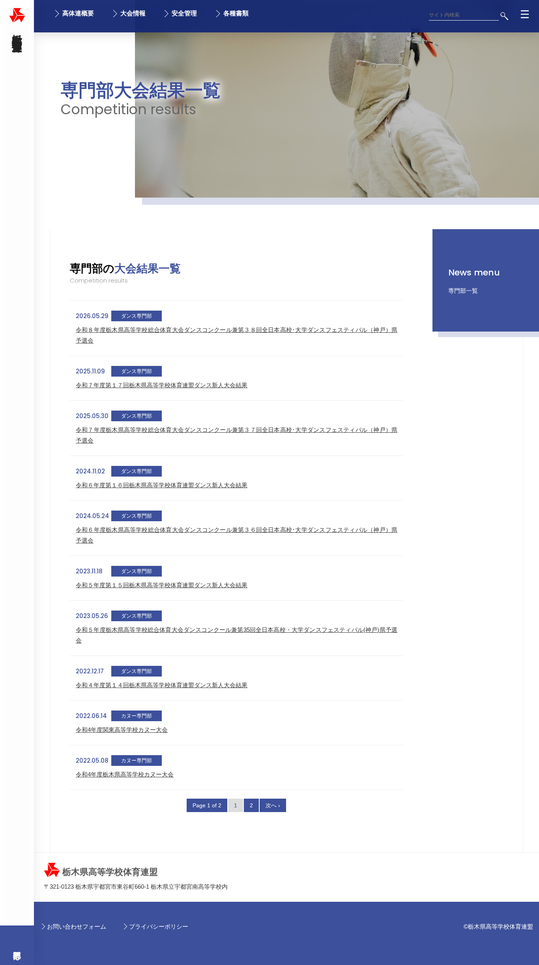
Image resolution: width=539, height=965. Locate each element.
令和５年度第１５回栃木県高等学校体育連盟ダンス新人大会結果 (161, 585)
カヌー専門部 (136, 716)
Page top (515, 953)
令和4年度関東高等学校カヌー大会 (122, 729)
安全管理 (184, 13)
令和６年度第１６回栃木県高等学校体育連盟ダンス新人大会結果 (161, 485)
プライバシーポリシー (158, 926)
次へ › (273, 805)
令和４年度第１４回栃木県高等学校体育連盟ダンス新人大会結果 (161, 685)
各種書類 (236, 13)
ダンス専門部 (136, 316)
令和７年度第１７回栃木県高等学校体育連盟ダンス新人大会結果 (161, 385)
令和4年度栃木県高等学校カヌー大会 (125, 774)
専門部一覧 (463, 290)
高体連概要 (78, 13)
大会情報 (133, 13)
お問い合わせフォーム (76, 926)
